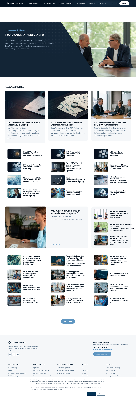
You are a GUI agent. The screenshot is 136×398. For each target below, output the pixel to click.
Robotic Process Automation (65, 370)
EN (116, 3)
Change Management (63, 373)
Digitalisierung (49, 3)
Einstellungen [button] (82, 393)
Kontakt (124, 3)
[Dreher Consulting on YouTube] (17, 354)
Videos (84, 373)
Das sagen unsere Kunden (113, 376)
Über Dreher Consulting (113, 368)
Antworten (85, 370)
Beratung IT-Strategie (39, 373)
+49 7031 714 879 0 (100, 347)
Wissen (91, 3)
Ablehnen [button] (101, 393)
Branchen (80, 3)
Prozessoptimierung (65, 3)
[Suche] (112, 3)
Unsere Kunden (110, 373)
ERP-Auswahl (12, 370)
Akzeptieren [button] (91, 393)
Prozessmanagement (63, 368)
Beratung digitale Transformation (43, 376)
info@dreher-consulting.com (102, 349)
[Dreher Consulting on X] (13, 354)
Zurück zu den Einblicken (15, 30)
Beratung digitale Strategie (41, 370)
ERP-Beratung (34, 3)
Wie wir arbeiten (110, 370)
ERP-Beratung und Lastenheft (17, 373)
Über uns (101, 3)
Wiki (83, 368)
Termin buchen (101, 354)
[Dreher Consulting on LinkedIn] (10, 354)
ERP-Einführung (13, 376)
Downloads (85, 376)
